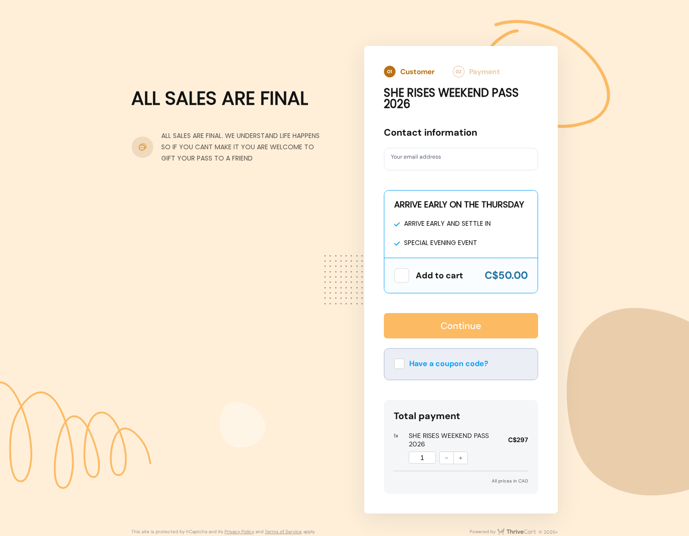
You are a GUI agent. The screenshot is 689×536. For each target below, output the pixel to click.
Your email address (421, 158)
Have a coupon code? (448, 363)
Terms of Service (283, 531)
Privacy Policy (239, 531)
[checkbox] (401, 275)
